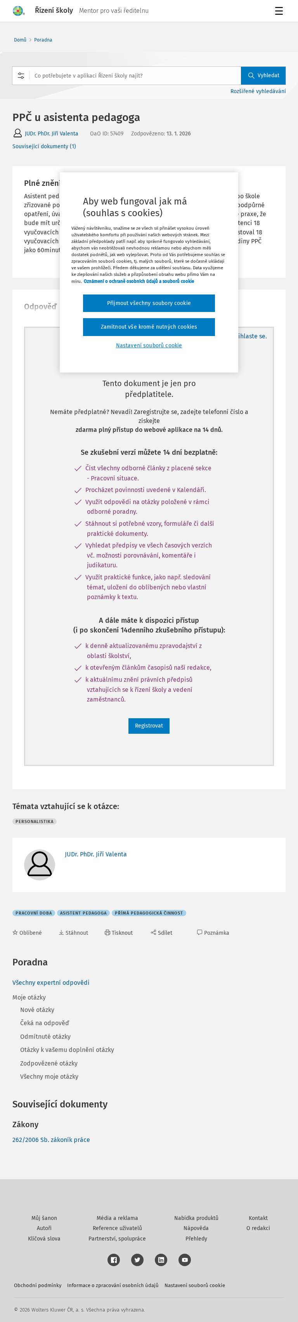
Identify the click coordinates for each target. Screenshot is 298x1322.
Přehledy (196, 1238)
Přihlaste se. (249, 336)
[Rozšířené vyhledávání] (20, 76)
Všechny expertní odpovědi (51, 982)
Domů (20, 40)
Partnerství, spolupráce (117, 1238)
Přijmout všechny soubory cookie (149, 303)
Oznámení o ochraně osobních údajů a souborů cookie (139, 281)
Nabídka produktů (196, 1218)
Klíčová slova (44, 1238)
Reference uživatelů (117, 1228)
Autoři (44, 1228)
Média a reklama (117, 1218)
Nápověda (196, 1228)
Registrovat (149, 726)
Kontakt (258, 1218)
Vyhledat (268, 75)
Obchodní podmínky (37, 1285)
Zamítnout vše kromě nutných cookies (149, 327)
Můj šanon (44, 1218)
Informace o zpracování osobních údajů (113, 1285)
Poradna (43, 40)
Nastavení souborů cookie (195, 1285)
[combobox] (149, 75)
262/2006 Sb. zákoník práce (51, 1140)
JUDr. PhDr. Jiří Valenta (51, 133)
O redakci (258, 1228)
